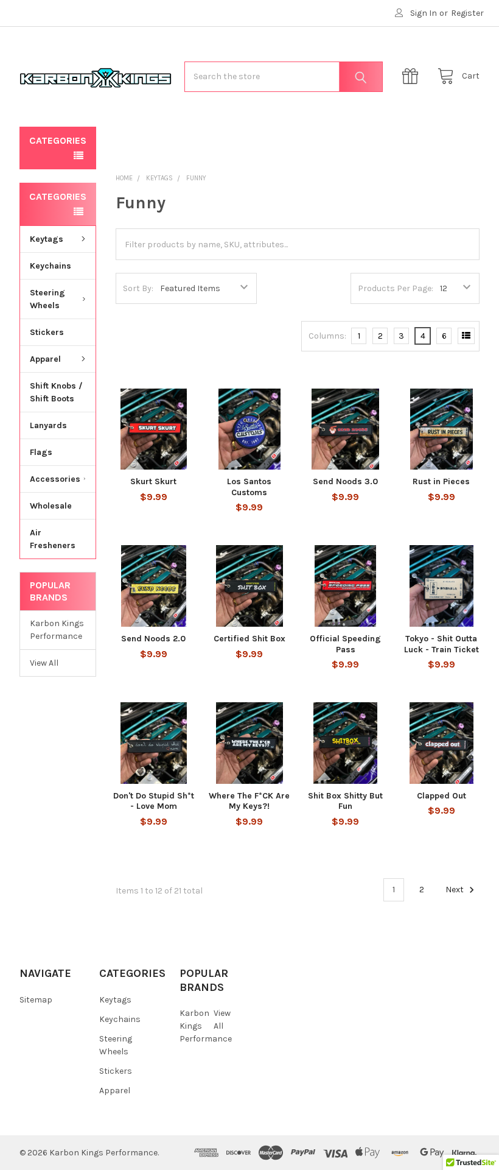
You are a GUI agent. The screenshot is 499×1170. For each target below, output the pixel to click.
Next (455, 889)
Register (467, 13)
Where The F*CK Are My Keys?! (249, 801)
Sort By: (138, 288)
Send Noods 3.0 (345, 481)
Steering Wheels (47, 299)
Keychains (50, 266)
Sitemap (35, 1000)
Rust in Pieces (441, 481)
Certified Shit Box (249, 638)
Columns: (327, 336)
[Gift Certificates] (413, 76)
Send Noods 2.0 (153, 638)
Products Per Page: (395, 288)
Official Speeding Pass (345, 644)
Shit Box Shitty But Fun (345, 801)
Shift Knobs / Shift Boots (56, 392)
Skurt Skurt (153, 481)
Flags (41, 452)
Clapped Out (441, 796)
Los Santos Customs (249, 487)
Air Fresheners (52, 539)
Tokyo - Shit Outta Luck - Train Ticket (441, 644)
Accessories (55, 479)
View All (44, 663)
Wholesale (51, 506)
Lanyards (48, 425)
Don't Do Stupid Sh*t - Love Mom (153, 801)
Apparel (45, 359)
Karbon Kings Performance (57, 629)
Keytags (46, 239)
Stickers (47, 332)
